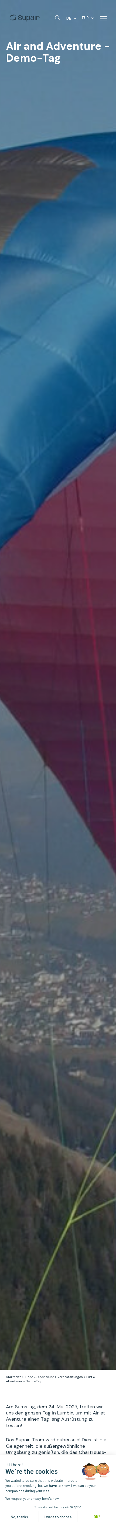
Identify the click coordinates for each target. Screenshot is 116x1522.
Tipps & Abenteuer (39, 1377)
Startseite (13, 1377)
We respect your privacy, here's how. (32, 1498)
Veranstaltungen (70, 1377)
